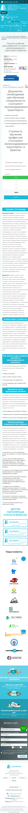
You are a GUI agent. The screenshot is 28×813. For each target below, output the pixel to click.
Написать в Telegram (17, 799)
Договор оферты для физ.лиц (14, 790)
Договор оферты (14, 787)
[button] (25, 2)
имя (2, 727)
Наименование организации (10, 732)
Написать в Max (18, 801)
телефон (4, 742)
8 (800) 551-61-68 (11, 2)
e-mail (3, 737)
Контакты (22, 777)
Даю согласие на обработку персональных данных (15, 750)
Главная (5, 777)
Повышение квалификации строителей (17, 533)
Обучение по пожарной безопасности (17, 542)
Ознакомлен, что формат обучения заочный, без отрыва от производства (14, 753)
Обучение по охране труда (19, 524)
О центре (13, 777)
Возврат (14, 780)
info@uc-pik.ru (8, 19)
